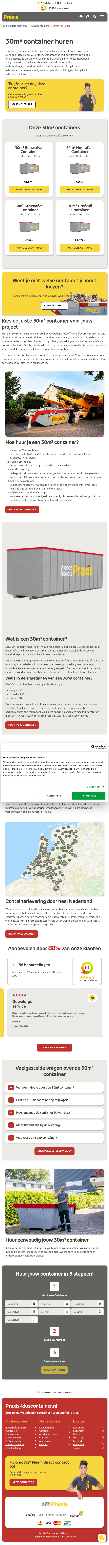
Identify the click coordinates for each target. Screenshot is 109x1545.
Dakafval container (14, 1444)
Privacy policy (69, 1536)
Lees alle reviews (54, 1048)
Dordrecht (78, 1440)
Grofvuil (45, 1311)
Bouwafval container (15, 1427)
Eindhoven (78, 1444)
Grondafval (13, 1319)
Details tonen (93, 786)
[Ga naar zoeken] (94, 16)
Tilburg (76, 1447)
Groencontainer (13, 1437)
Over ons (43, 1437)
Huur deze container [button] (29, 190)
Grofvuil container (14, 1440)
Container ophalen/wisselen (48, 1432)
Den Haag (78, 1437)
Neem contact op (23, 1482)
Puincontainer (12, 1430)
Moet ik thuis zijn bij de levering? (38, 1125)
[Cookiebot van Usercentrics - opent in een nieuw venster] (93, 747)
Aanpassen (52, 796)
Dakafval (78, 1311)
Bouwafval (13, 1303)
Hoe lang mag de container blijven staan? (44, 1112)
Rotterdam (78, 1430)
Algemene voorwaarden (46, 1536)
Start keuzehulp (22, 104)
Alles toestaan (89, 796)
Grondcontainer (13, 1447)
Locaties (43, 1444)
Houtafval (79, 1303)
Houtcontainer (12, 1434)
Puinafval (45, 1303)
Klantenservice (46, 1427)
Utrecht (77, 1434)
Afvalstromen (46, 1440)
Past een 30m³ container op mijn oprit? (42, 1100)
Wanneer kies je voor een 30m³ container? (45, 1087)
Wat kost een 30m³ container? (36, 1137)
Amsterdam (79, 1427)
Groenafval (13, 1311)
